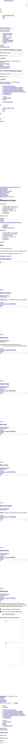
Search (2, 45)
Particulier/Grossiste (7, 725)
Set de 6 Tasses (4, 384)
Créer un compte (16, 50)
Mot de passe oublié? (5, 61)
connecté (10, 253)
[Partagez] (2, 742)
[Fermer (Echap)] (0, 742)
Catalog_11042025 (7, 37)
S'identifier (3, 58)
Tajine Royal (4, 591)
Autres (4, 36)
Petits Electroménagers (8, 40)
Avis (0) (5, 226)
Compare (2, 218)
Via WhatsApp (12, 304)
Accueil (2, 187)
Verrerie (5, 42)
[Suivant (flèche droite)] (2, 743)
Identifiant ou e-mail (5, 52)
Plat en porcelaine (5, 293)
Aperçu (2, 305)
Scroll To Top (3, 728)
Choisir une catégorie (5, 30)
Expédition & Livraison (8, 227)
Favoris (2, 219)
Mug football (3, 191)
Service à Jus (4, 337)
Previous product (4, 188)
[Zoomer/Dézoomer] (5, 742)
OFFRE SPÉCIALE (8, 102)
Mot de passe (3, 55)
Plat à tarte (3, 424)
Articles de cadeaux (7, 33)
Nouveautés (6, 38)
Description (5, 225)
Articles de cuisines (7, 34)
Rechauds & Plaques (8, 41)
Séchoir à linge (3, 196)
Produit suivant (3, 194)
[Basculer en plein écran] (3, 742)
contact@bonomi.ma (9, 0)
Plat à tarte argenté (6, 505)
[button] (4, 390)
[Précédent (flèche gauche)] (0, 743)
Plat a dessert (4, 465)
